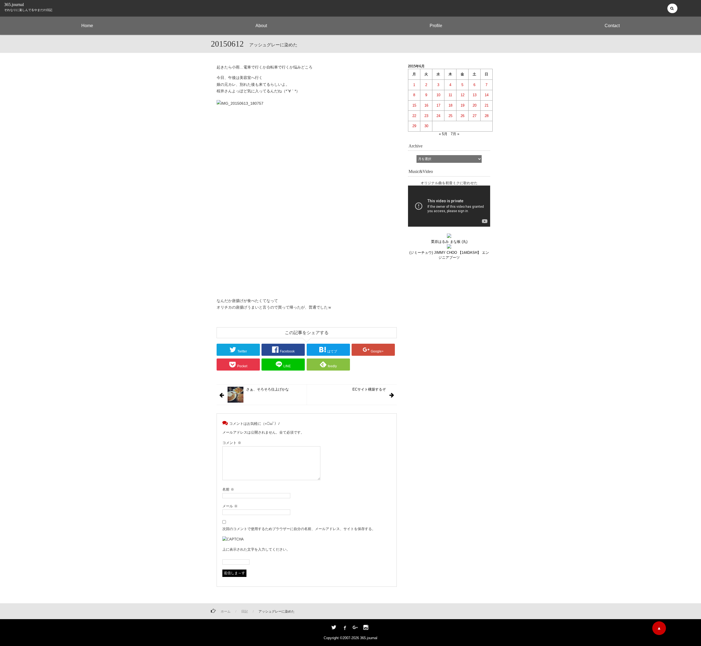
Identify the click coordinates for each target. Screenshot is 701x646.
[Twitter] (333, 628)
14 (487, 95)
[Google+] (355, 628)
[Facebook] (344, 628)
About (261, 25)
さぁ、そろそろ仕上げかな (267, 389)
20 (474, 105)
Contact (612, 25)
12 (462, 95)
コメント (231, 443)
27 (474, 116)
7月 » (455, 134)
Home (87, 25)
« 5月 (443, 134)
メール (230, 506)
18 (450, 105)
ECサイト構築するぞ (369, 389)
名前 (228, 489)
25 (450, 116)
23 (426, 116)
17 (438, 105)
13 (474, 95)
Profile (436, 25)
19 (462, 105)
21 (487, 105)
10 (438, 95)
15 (414, 105)
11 (450, 95)
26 (462, 116)
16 (426, 105)
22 (414, 116)
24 (438, 116)
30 (426, 126)
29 (414, 126)
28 (487, 116)
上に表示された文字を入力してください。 (256, 549)
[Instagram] (365, 628)
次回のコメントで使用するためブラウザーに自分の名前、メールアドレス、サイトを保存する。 (298, 529)
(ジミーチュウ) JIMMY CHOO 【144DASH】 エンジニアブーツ (449, 255)
